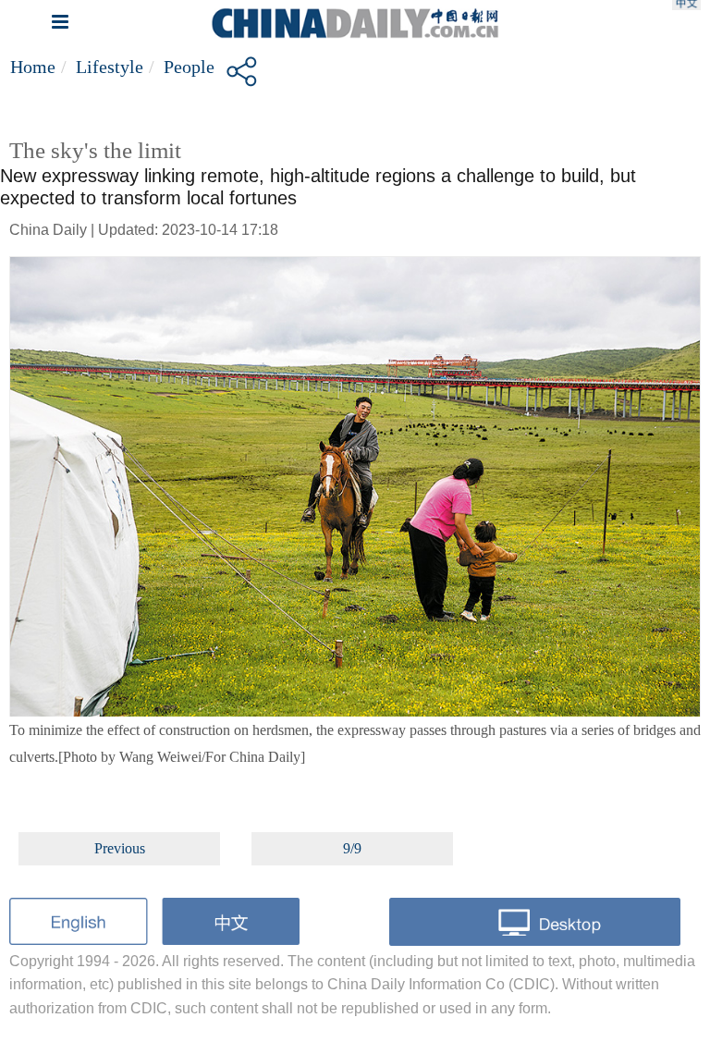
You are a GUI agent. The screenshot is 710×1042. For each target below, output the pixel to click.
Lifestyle (109, 66)
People (189, 66)
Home (32, 66)
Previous (119, 848)
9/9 (352, 848)
